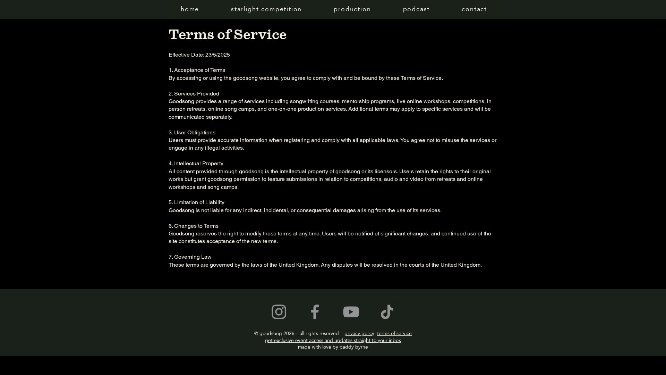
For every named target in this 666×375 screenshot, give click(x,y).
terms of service (394, 333)
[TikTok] (387, 312)
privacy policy (359, 333)
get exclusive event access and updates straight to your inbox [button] (333, 340)
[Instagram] (279, 312)
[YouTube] (351, 312)
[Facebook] (315, 312)
